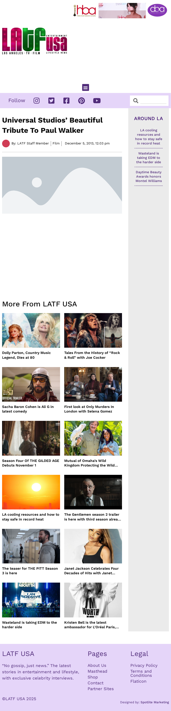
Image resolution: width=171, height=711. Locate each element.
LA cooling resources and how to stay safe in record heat (30, 516)
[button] (85, 87)
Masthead (97, 671)
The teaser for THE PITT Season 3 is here (30, 570)
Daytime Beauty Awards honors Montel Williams (149, 176)
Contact (95, 682)
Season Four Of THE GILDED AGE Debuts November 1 (30, 463)
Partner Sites (101, 688)
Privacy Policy (143, 665)
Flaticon (138, 681)
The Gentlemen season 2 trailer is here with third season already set (93, 516)
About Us (97, 665)
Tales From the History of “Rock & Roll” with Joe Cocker (92, 355)
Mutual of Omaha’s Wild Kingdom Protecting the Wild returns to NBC (89, 463)
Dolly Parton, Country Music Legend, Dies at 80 (26, 355)
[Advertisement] (121, 49)
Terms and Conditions (141, 673)
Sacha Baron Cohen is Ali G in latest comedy (28, 409)
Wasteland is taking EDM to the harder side (29, 624)
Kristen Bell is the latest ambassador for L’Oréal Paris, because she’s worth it (90, 624)
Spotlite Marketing (155, 702)
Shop (93, 677)
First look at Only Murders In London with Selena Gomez (89, 409)
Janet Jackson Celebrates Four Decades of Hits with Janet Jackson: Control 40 (91, 570)
